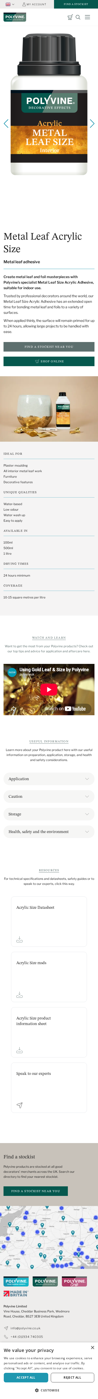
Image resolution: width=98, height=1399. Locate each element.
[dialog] (49, 1370)
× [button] (92, 1348)
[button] (49, 1390)
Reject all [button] (72, 1377)
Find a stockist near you (49, 347)
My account (36, 4)
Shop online (52, 361)
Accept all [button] (26, 1377)
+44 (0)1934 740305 (27, 1337)
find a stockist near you (35, 1191)
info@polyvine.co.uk (25, 1328)
